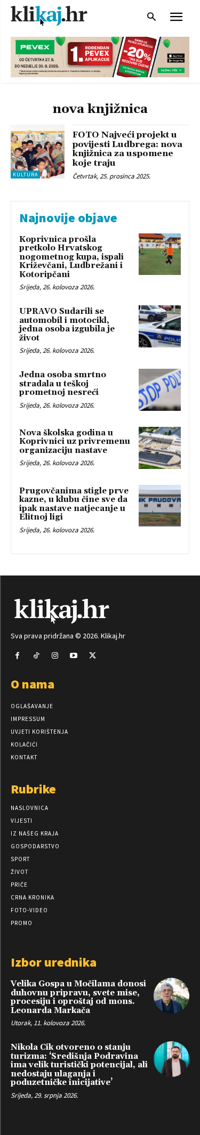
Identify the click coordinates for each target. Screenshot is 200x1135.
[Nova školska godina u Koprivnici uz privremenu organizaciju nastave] (160, 448)
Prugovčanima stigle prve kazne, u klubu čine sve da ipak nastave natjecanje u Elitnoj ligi (74, 504)
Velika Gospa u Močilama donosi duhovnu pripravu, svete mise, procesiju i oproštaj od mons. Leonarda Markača (78, 997)
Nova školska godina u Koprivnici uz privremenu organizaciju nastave (74, 442)
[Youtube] (74, 655)
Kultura (25, 174)
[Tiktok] (36, 655)
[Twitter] (92, 655)
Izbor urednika (54, 962)
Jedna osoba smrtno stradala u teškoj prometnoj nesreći (62, 384)
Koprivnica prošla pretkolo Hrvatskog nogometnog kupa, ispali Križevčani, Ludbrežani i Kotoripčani (71, 257)
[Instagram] (54, 655)
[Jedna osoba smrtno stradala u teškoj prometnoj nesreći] (160, 390)
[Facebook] (17, 655)
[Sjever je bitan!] (59, 15)
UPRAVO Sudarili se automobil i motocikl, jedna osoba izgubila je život (67, 324)
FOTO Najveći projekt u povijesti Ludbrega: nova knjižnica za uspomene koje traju (127, 148)
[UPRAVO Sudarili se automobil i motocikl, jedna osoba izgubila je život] (160, 326)
